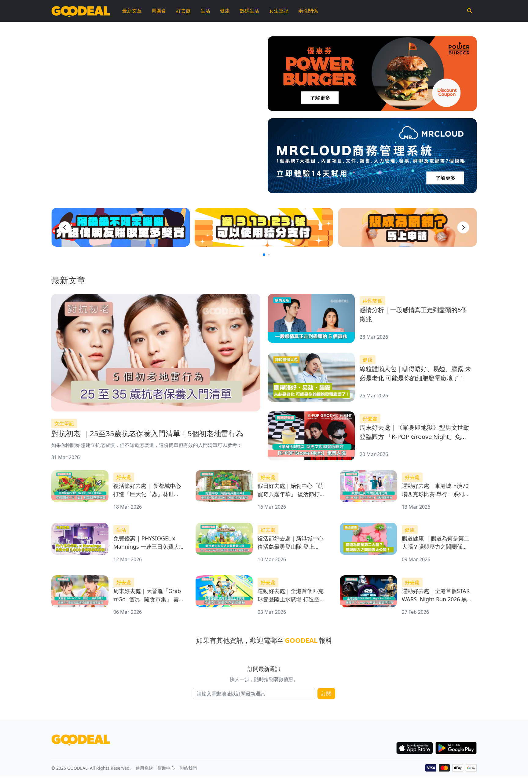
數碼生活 (249, 10)
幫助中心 (166, 768)
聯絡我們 (188, 768)
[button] (65, 227)
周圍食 (159, 10)
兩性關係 (308, 10)
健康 (225, 10)
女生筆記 (278, 10)
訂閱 (326, 693)
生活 (205, 10)
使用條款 (144, 768)
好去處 (183, 10)
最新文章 (132, 10)
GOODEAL (301, 640)
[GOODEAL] (80, 10)
